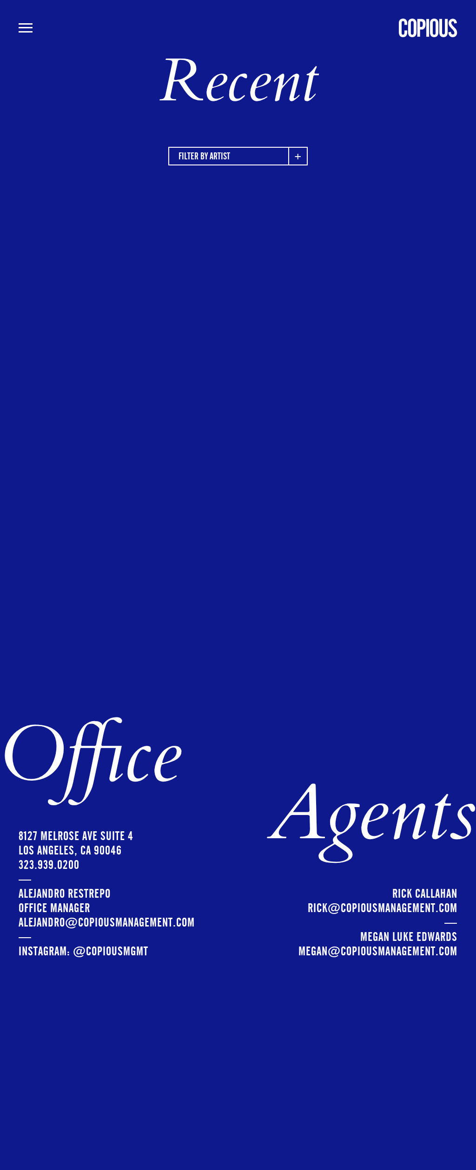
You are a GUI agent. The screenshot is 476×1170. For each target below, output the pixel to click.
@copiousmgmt (110, 951)
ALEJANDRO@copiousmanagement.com (107, 922)
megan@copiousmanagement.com (377, 951)
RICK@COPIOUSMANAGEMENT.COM (382, 908)
